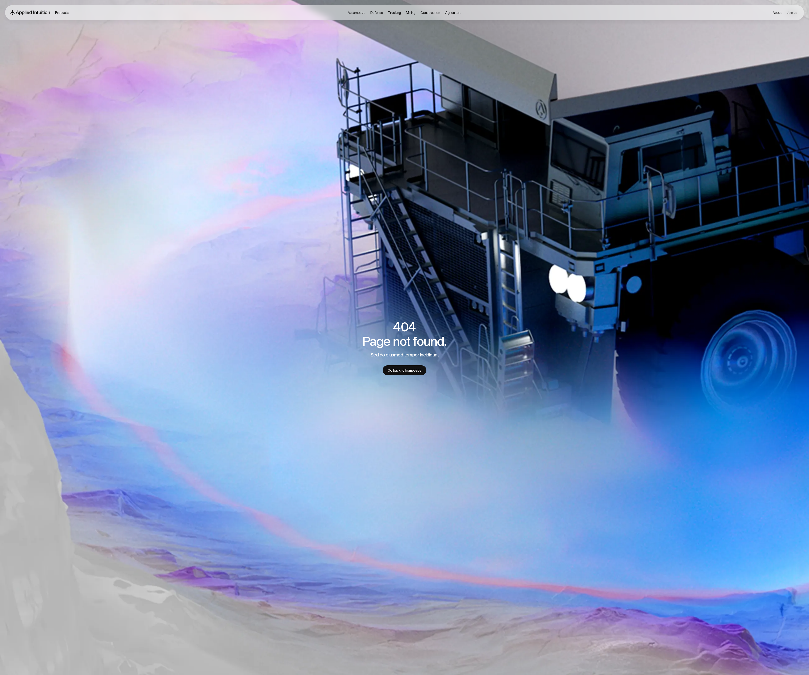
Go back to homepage (404, 370)
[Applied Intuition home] (29, 13)
